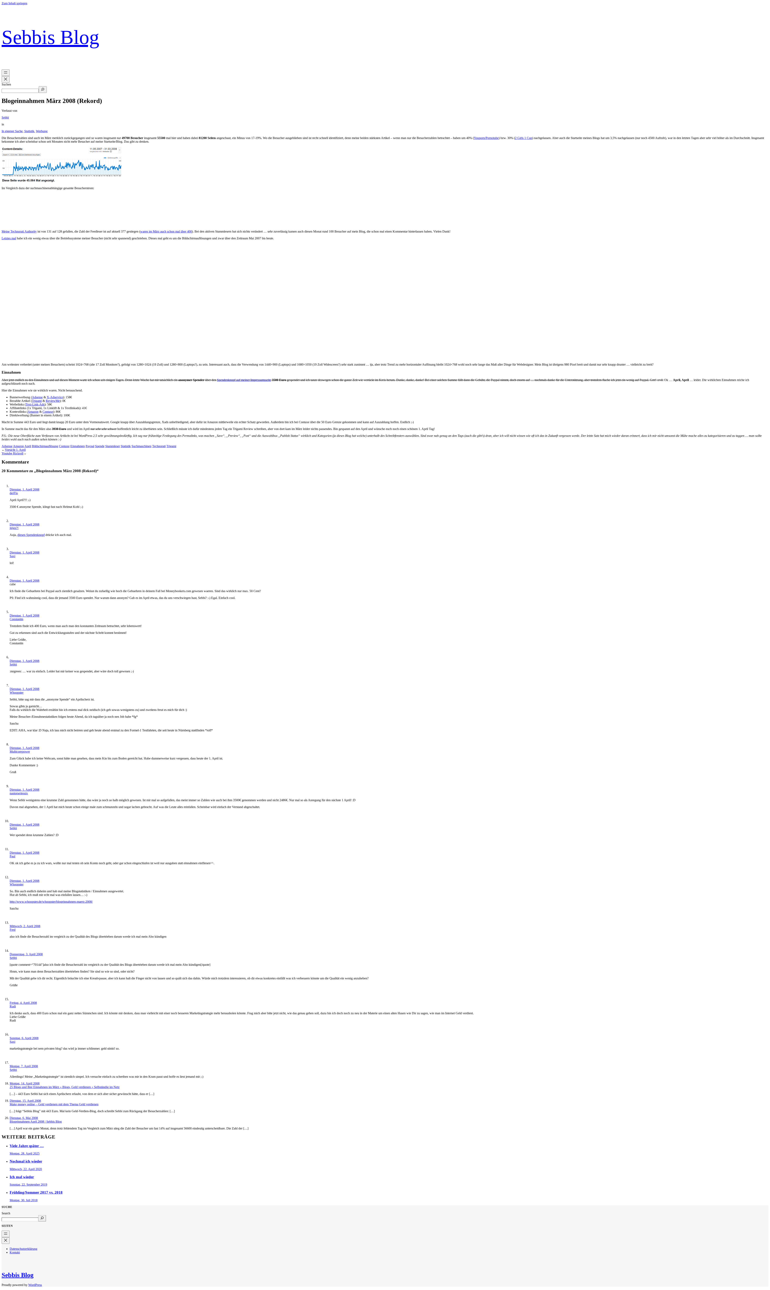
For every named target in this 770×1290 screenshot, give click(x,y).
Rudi (13, 1006)
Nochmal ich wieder (26, 1161)
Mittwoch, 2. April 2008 (25, 926)
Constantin (16, 619)
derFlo (14, 493)
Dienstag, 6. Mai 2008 (24, 1118)
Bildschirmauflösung (45, 446)
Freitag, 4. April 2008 (23, 1002)
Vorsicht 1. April (15, 449)
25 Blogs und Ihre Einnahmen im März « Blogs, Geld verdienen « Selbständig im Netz (65, 1087)
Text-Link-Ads (35, 404)
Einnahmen (77, 446)
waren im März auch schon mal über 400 (166, 231)
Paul (12, 856)
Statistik (29, 131)
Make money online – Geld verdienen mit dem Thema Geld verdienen (54, 1104)
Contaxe (48, 411)
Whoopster (16, 692)
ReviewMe (53, 401)
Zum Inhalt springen (14, 3)
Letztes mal (9, 238)
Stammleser (112, 446)
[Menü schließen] (6, 79)
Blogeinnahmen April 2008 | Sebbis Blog (36, 1121)
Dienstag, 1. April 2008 (24, 489)
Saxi (12, 556)
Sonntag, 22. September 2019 (28, 1184)
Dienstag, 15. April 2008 (25, 1100)
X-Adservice (55, 397)
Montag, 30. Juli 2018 (23, 1200)
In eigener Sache (12, 131)
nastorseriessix (19, 793)
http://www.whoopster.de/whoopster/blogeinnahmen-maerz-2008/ (51, 901)
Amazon (33, 411)
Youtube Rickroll (12, 453)
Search (6, 1213)
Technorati (159, 446)
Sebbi (5, 117)
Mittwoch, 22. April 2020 (26, 1169)
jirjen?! (14, 528)
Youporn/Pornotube (486, 138)
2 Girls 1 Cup (523, 138)
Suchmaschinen (141, 446)
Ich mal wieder (22, 1177)
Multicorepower (20, 751)
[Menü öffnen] (6, 72)
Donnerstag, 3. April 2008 (26, 954)
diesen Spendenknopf (31, 535)
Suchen (6, 84)
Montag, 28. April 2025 (25, 1153)
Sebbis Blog (50, 37)
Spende (99, 446)
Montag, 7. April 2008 (24, 1066)
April (27, 446)
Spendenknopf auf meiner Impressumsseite (244, 380)
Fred (12, 929)
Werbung (42, 131)
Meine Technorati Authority (19, 231)
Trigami (37, 401)
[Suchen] (43, 89)
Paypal (90, 446)
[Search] (42, 1218)
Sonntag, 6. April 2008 (24, 1038)
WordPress (35, 1285)
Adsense (37, 397)
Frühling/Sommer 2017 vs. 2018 (36, 1192)
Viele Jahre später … (27, 1146)
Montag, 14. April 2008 (25, 1083)
